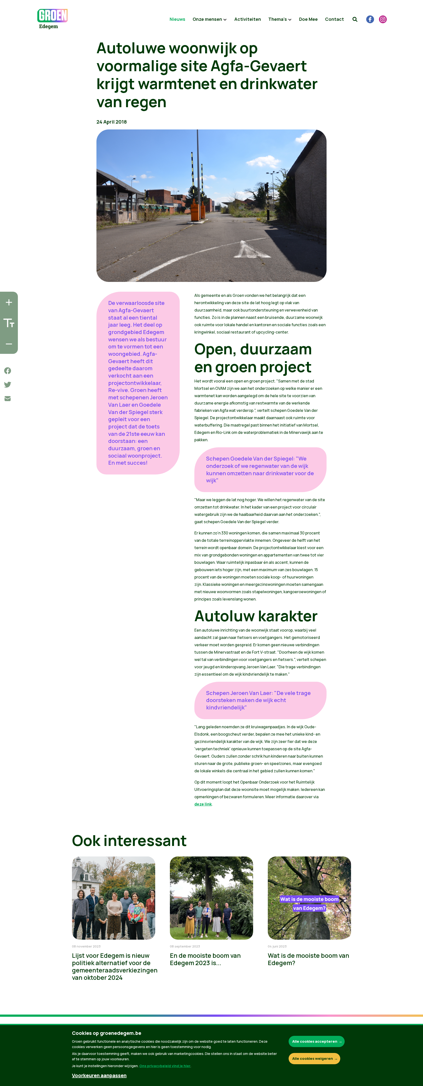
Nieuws (177, 19)
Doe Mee (308, 19)
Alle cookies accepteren (314, 1041)
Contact (334, 19)
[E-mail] (7, 398)
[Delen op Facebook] (7, 371)
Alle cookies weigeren (312, 1058)
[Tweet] (7, 385)
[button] (355, 19)
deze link (203, 804)
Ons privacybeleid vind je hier (164, 1065)
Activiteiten (247, 19)
